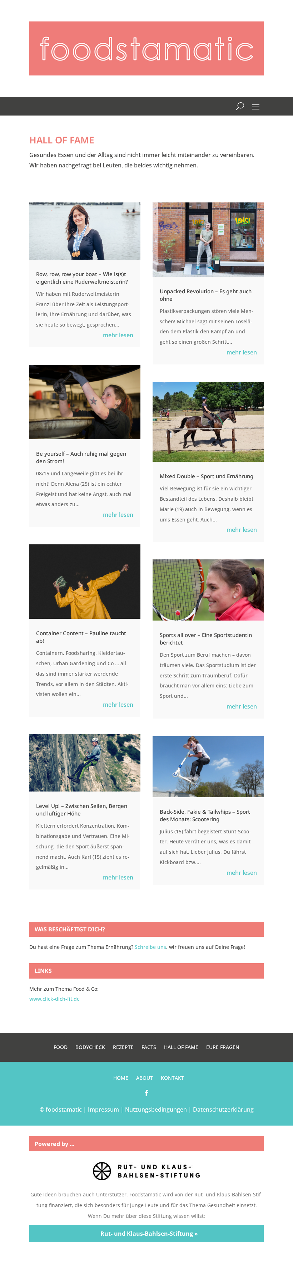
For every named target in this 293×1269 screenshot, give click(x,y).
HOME (120, 1078)
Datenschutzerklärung (223, 1109)
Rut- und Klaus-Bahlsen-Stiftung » (149, 1234)
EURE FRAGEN (222, 1047)
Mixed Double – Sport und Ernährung (206, 476)
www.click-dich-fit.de (54, 998)
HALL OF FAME (181, 1047)
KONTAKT (172, 1078)
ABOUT (144, 1078)
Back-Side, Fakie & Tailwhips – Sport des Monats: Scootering (205, 815)
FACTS (148, 1047)
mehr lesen (118, 335)
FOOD (61, 1047)
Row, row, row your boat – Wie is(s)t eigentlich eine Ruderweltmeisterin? (82, 277)
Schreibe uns (150, 947)
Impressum (103, 1109)
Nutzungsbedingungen (156, 1109)
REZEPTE (123, 1047)
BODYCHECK (90, 1047)
